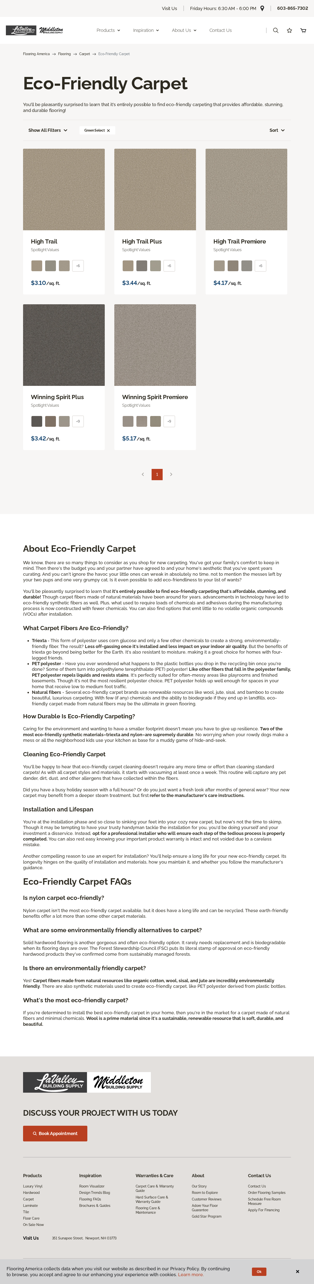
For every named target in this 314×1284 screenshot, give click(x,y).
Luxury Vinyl (32, 1186)
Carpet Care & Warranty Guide (155, 1188)
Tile (26, 1212)
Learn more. (191, 1274)
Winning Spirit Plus (57, 397)
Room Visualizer (92, 1186)
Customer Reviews (207, 1199)
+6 (78, 266)
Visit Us (169, 8)
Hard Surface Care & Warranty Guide (152, 1199)
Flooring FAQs (90, 1199)
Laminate (30, 1206)
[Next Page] (171, 474)
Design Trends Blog (94, 1193)
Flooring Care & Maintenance (148, 1210)
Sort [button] (274, 130)
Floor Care (31, 1218)
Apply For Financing (263, 1210)
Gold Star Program (207, 1216)
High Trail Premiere (239, 241)
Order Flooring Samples (267, 1193)
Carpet (84, 54)
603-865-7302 (292, 8)
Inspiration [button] (143, 30)
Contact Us (220, 30)
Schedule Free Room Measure (264, 1201)
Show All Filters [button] (44, 130)
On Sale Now (33, 1225)
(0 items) (303, 30)
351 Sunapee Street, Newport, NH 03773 (84, 1238)
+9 (78, 421)
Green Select (94, 130)
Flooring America (36, 54)
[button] (276, 30)
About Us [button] (181, 30)
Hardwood (31, 1193)
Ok (259, 1272)
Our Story (199, 1186)
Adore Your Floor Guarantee (205, 1208)
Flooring (64, 54)
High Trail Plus (142, 241)
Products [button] (106, 30)
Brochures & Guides (94, 1206)
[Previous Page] (143, 474)
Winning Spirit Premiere (155, 397)
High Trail (44, 241)
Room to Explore (205, 1193)
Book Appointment (58, 1133)
